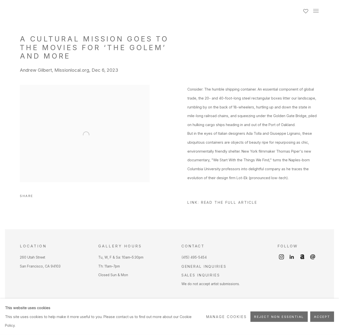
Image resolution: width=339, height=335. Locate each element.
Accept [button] (322, 317)
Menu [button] (315, 11)
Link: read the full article (222, 202)
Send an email (313, 257)
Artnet (302, 257)
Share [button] (26, 196)
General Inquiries (204, 266)
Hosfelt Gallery (74, 11)
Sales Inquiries (200, 275)
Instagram (281, 257)
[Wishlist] (306, 10)
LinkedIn (292, 257)
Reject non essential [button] (279, 317)
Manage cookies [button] (226, 317)
